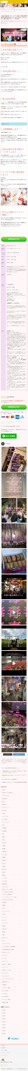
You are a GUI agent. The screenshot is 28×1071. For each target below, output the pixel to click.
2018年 (4, 1033)
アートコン (4, 917)
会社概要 (3, 1047)
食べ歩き (4, 810)
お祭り (3, 813)
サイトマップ (4, 1055)
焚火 (3, 801)
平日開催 (4, 828)
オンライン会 (5, 816)
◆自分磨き (4, 884)
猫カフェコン (5, 937)
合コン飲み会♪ (5, 990)
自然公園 (4, 851)
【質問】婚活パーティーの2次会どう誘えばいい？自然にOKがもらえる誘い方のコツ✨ (14, 772)
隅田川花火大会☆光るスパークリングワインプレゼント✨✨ (14, 776)
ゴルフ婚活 (4, 819)
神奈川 (3, 836)
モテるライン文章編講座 (7, 894)
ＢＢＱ (3, 863)
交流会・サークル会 (6, 970)
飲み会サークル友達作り (7, 792)
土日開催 (4, 831)
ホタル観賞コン (5, 996)
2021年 (4, 1024)
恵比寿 (3, 872)
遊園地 (3, 905)
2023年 (4, 1018)
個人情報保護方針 (18, 400)
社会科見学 (4, 798)
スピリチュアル (5, 976)
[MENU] (25, 2)
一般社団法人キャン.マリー (12, 1068)
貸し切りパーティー (6, 952)
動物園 (3, 848)
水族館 (3, 845)
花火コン (6, 22)
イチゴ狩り (4, 993)
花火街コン (4, 842)
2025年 (4, 1012)
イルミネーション (6, 943)
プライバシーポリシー (6, 1052)
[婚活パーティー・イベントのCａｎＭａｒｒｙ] (4, 2)
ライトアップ (5, 967)
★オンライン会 (5, 886)
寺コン (3, 940)
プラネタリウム (5, 795)
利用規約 (11, 400)
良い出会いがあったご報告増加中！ (10, 779)
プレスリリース (5, 822)
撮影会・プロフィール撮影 (7, 889)
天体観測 (4, 984)
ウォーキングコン (6, 911)
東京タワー (4, 869)
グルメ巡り (4, 854)
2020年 (4, 1027)
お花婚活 (4, 902)
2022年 (4, 1021)
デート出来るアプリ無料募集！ (9, 946)
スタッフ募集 (4, 1050)
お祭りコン (4, 928)
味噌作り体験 (5, 1002)
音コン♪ (4, 908)
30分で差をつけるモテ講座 (7, 899)
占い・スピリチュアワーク (8, 978)
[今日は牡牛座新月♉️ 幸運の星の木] (13, 459)
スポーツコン (5, 961)
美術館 (3, 926)
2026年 (4, 1010)
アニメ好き (4, 881)
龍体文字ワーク (5, 981)
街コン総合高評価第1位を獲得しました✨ (11, 768)
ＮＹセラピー (5, 973)
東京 (3, 22)
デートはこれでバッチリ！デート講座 (9, 897)
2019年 (4, 1030)
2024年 (4, 1015)
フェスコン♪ (5, 955)
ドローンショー (5, 807)
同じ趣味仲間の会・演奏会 (8, 949)
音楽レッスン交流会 (6, 964)
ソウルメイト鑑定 (6, 987)
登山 (3, 825)
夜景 (3, 934)
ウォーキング (5, 923)
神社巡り (4, 860)
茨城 (3, 789)
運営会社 (3, 1045)
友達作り (4, 804)
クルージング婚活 (6, 999)
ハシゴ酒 (4, 878)
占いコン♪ (4, 920)
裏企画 (3, 931)
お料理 (3, 866)
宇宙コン (4, 914)
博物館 (3, 857)
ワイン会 (4, 958)
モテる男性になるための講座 (8, 891)
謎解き (3, 875)
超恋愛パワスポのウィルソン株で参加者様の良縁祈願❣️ (14, 782)
